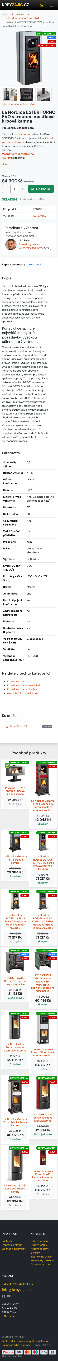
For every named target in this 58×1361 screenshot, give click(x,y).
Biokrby (35, 1252)
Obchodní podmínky (14, 1248)
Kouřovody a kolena (42, 1260)
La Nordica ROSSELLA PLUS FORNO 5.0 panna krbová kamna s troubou (15, 921)
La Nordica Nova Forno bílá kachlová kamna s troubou (43, 1052)
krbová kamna (22, 134)
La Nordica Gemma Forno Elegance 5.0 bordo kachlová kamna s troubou (43, 805)
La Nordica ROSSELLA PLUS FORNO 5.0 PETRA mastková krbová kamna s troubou (43, 921)
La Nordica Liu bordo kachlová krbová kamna (43, 1117)
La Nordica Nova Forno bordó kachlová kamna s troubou (43, 1176)
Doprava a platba (12, 1245)
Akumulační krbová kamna (22, 693)
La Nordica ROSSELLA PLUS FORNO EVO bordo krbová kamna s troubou (43, 862)
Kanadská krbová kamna (16, 1345)
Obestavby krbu (40, 1264)
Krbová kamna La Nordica (22, 689)
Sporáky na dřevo (41, 1256)
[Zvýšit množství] (22, 189)
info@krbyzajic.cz (29, 244)
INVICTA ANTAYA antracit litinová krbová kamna (15, 791)
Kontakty (7, 1241)
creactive (16, 1356)
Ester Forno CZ (30, 726)
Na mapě (9, 1316)
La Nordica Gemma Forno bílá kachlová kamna (15, 1122)
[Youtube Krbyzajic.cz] (8, 1296)
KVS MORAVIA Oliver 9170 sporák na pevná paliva (15, 981)
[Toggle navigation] (51, 5)
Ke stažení (35, 264)
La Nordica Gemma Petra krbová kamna (15, 859)
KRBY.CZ (15, 4)
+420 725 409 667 (30, 248)
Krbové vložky (39, 1245)
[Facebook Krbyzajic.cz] (3, 1296)
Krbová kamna (15, 681)
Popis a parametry (13, 264)
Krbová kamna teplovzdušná (18, 104)
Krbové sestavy (40, 1248)
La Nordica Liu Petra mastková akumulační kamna (15, 1047)
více (4, 164)
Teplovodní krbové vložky (16, 1341)
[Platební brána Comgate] (29, 1352)
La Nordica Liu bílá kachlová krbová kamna (15, 1188)
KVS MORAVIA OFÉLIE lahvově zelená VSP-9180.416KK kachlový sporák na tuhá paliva (42, 983)
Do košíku (43, 189)
